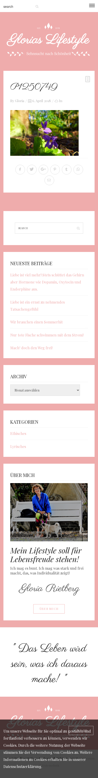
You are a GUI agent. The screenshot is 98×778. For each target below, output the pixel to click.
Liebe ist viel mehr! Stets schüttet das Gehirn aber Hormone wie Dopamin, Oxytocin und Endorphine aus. (47, 282)
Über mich (49, 609)
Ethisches (18, 433)
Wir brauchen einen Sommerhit (36, 322)
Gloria (19, 100)
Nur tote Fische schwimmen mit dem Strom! (46, 335)
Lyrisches (18, 446)
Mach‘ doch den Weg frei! (31, 347)
